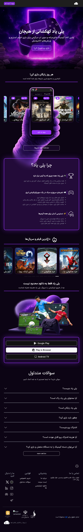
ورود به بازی (41, 132)
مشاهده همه (41, 453)
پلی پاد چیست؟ (70, 388)
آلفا (66, 517)
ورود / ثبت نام (9, 3)
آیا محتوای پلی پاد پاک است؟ (63, 398)
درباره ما (44, 478)
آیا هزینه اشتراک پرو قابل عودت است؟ (60, 437)
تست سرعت (42, 482)
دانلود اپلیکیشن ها (41, 487)
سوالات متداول (25, 482)
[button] (57, 276)
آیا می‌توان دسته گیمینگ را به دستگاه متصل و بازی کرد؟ (51, 447)
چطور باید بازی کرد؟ (68, 417)
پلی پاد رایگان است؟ (68, 408)
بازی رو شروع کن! (41, 48)
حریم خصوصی (25, 478)
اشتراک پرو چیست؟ (68, 427)
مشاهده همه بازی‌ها (41, 148)
